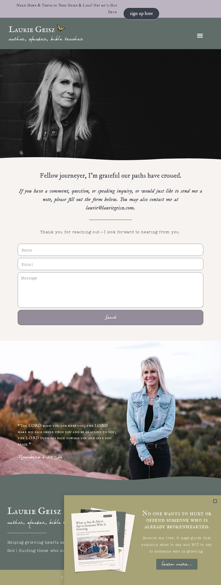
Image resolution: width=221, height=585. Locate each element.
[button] (200, 35)
